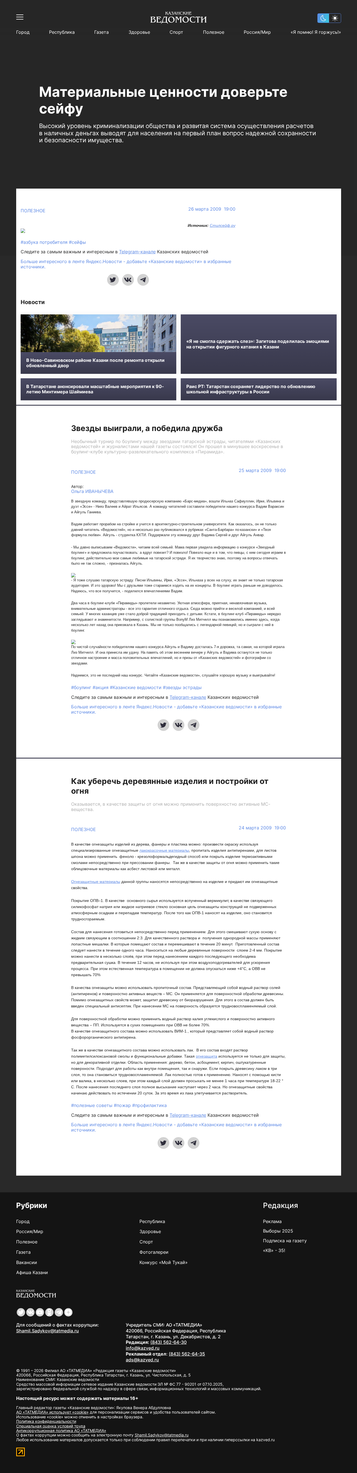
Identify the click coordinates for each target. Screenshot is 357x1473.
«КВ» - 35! (274, 1250)
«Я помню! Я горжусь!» (316, 32)
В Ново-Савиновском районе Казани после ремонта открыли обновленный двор (95, 363)
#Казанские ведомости (136, 687)
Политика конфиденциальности (46, 1421)
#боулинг (82, 687)
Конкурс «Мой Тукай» (163, 1262)
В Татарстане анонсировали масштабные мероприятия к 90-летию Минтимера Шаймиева (95, 389)
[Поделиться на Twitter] (113, 280)
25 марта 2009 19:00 (262, 470)
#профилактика (149, 1105)
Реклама (272, 1221)
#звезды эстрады (182, 687)
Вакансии (26, 1262)
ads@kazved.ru (142, 1360)
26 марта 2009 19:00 (211, 209)
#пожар (123, 1105)
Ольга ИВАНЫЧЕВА (92, 491)
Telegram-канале (137, 251)
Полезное (213, 32)
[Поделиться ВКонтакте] (128, 280)
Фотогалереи (153, 1252)
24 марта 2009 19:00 (262, 828)
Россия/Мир (257, 32)
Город (23, 32)
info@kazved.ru (143, 1348)
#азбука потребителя (45, 242)
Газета (101, 32)
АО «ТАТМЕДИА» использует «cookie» (52, 1412)
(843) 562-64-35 (187, 1354)
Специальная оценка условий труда (50, 1426)
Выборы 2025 (278, 1231)
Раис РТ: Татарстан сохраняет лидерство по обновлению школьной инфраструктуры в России (250, 389)
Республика (62, 32)
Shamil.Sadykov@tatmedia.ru (47, 1331)
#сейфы (77, 242)
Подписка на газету (285, 1240)
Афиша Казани (32, 1272)
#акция (101, 687)
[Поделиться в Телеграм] (143, 280)
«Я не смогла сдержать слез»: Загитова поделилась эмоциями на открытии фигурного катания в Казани (257, 344)
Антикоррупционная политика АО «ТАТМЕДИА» (61, 1430)
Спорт (176, 32)
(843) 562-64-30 (168, 1342)
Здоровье (139, 32)
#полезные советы (92, 1105)
